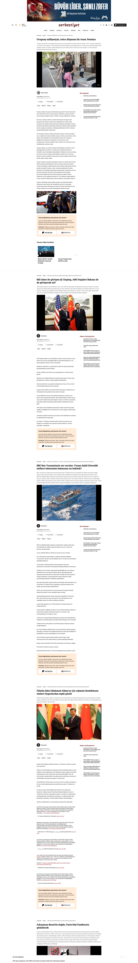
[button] (37, 255)
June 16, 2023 (60, 814)
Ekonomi (73, 30)
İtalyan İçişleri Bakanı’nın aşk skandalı (63, 261)
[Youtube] (112, 25)
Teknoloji (85, 30)
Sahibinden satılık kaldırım (90, 95)
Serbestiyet (44, 336)
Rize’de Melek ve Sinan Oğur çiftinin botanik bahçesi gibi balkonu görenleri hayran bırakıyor (92, 111)
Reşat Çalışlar (44, 92)
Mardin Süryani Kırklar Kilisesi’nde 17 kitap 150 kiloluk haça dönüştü (92, 105)
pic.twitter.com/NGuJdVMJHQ (57, 825)
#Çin (38, 849)
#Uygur (51, 852)
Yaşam (92, 30)
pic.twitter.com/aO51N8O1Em (51, 811)
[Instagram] (103, 25)
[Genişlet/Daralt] (121, 957)
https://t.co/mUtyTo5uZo (63, 857)
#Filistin (39, 851)
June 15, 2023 (62, 844)
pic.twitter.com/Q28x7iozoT (44, 858)
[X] (109, 25)
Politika (66, 30)
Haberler (44, 105)
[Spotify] (106, 25)
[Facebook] (101, 25)
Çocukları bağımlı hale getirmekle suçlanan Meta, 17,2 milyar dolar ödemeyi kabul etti (39, 960)
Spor (79, 30)
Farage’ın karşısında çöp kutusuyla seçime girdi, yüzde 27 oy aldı (92, 117)
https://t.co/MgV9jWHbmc (50, 857)
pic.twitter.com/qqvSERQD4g (49, 841)
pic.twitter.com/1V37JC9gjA (48, 873)
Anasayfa (39, 35)
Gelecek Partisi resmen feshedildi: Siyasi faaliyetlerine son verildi (91, 100)
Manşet (49, 105)
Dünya (45, 30)
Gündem (52, 30)
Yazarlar (59, 30)
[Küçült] (124, 957)
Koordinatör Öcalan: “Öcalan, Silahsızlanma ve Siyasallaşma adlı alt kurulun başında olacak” (91, 340)
